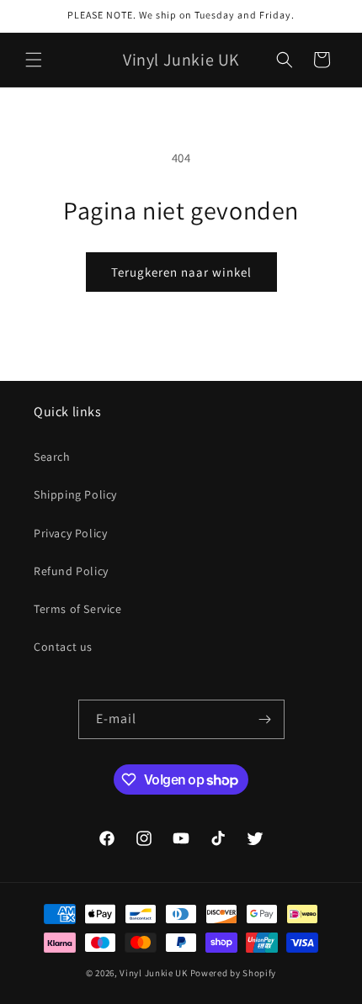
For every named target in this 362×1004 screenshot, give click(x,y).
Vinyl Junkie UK (154, 973)
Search (52, 456)
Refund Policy (71, 571)
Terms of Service (78, 608)
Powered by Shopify (233, 973)
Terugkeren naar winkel (181, 272)
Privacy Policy (70, 533)
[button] (33, 59)
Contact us (63, 646)
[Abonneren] (265, 719)
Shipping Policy (75, 494)
